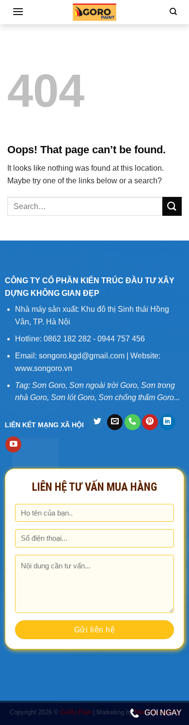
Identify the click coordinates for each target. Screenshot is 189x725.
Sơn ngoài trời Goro (103, 385)
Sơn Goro (48, 385)
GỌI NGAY (163, 713)
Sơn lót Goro (72, 397)
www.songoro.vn (43, 368)
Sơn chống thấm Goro (136, 397)
